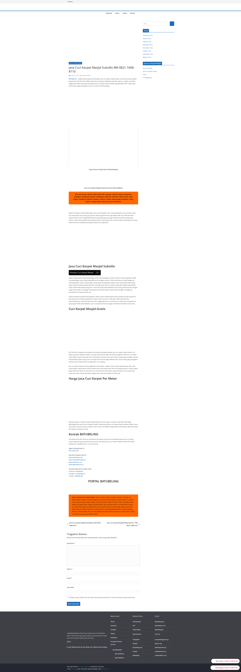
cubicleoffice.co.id (160, 655)
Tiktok (113, 622)
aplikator (120, 81)
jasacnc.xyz (158, 643)
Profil (117, 13)
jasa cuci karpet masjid (75, 63)
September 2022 (148, 54)
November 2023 (148, 35)
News (144, 74)
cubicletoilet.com (160, 651)
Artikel (132, 13)
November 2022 (148, 48)
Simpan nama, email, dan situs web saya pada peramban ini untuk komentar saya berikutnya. (102, 597)
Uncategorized (147, 77)
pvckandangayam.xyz (162, 639)
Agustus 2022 (147, 57)
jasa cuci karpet (147, 68)
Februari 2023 (147, 42)
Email (69, 578)
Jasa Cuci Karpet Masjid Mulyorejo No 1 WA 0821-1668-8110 (122, 524)
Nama (69, 569)
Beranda (109, 13)
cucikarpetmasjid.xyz (73, 633)
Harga (124, 13)
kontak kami (90, 86)
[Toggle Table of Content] (96, 272)
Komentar (71, 543)
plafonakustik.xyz (160, 647)
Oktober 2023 (147, 38)
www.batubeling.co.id (76, 457)
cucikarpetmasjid (85, 75)
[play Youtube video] (104, 148)
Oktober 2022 (147, 51)
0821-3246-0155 (74, 451)
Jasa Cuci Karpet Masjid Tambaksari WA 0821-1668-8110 (85, 524)
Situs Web (70, 587)
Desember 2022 (148, 45)
